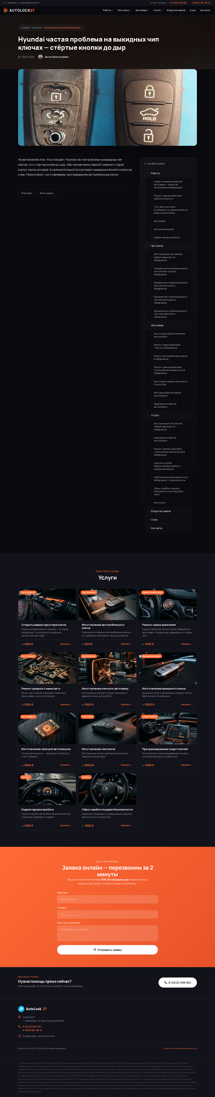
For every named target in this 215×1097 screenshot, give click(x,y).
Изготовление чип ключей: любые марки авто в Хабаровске (168, 257)
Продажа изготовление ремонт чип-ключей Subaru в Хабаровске (171, 299)
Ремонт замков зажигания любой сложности (168, 197)
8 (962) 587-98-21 (201, 2)
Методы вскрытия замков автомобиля (167, 394)
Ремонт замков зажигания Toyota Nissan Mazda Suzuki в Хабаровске (169, 370)
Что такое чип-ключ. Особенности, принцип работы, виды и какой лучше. (171, 209)
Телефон (62, 907)
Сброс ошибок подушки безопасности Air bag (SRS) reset (168, 491)
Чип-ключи (123, 10)
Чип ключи (37, 27)
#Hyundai (26, 193)
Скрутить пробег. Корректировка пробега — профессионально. (168, 466)
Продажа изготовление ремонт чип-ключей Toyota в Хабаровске (171, 271)
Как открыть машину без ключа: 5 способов (171, 383)
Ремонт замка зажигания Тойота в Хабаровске (167, 346)
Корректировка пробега (167, 237)
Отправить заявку (109, 950)
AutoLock (36, 1009)
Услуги (157, 10)
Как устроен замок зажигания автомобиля (169, 335)
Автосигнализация (164, 229)
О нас (193, 10)
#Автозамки (46, 193)
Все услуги (159, 502)
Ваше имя (62, 892)
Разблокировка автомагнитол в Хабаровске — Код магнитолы (171, 479)
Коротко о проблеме (68, 922)
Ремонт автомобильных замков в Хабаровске (171, 357)
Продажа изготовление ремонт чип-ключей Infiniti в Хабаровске (171, 314)
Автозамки (141, 10)
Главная (25, 27)
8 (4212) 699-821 (178, 2)
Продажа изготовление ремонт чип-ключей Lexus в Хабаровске (171, 285)
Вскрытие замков (176, 10)
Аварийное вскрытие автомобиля (165, 405)
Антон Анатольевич (57, 57)
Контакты (205, 10)
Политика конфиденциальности (180, 1048)
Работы (107, 10)
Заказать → (66, 644)
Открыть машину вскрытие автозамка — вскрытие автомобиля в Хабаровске (168, 184)
